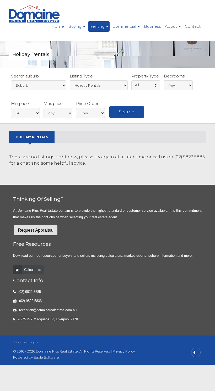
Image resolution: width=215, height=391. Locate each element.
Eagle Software (46, 357)
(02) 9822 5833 (30, 301)
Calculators (32, 270)
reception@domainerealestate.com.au (48, 310)
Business (152, 26)
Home (57, 26)
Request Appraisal (35, 230)
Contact (193, 26)
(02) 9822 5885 (29, 292)
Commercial (124, 26)
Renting (97, 26)
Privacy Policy (123, 351)
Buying (75, 26)
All (137, 85)
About (171, 26)
